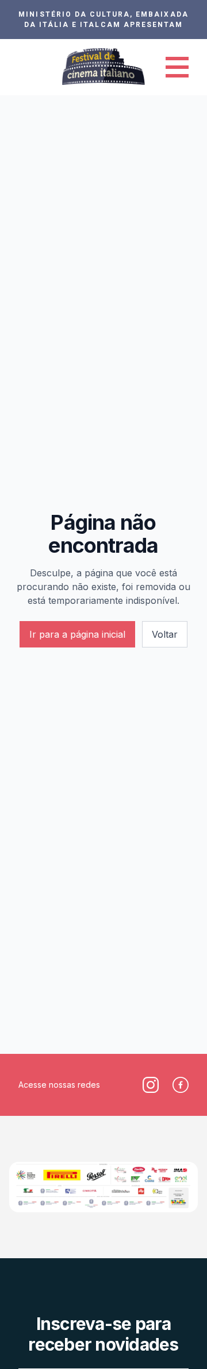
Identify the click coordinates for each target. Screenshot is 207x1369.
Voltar (165, 634)
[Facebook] (180, 1085)
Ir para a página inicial (77, 634)
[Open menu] (177, 67)
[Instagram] (151, 1085)
